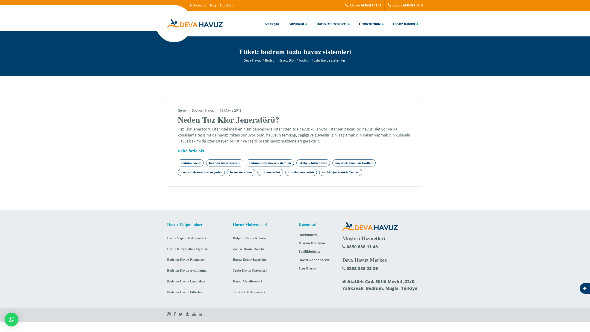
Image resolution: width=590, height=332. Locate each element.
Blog (213, 5)
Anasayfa (272, 23)
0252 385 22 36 (361, 268)
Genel (182, 110)
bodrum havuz (191, 163)
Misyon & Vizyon (311, 243)
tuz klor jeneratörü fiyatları (340, 172)
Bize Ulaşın (227, 5)
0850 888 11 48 (361, 246)
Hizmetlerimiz (370, 23)
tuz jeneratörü (270, 172)
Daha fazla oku (192, 151)
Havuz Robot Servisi (314, 260)
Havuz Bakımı (404, 23)
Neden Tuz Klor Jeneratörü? (228, 119)
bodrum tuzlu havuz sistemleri (270, 163)
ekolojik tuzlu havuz (313, 163)
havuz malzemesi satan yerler (201, 172)
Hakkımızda (198, 5)
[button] (11, 319)
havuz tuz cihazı (241, 172)
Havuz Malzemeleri (331, 23)
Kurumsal (296, 23)
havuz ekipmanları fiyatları (354, 163)
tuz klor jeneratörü (301, 172)
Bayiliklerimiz (309, 251)
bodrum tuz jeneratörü (224, 163)
